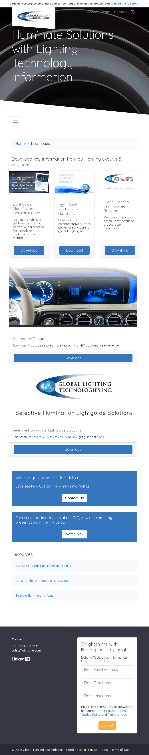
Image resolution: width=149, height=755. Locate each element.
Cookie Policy (91, 714)
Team (105, 12)
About (92, 12)
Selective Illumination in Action (35, 595)
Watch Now (74, 534)
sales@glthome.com (26, 650)
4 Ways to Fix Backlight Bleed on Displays (43, 566)
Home (20, 143)
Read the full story (126, 3)
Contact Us (74, 498)
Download (29, 250)
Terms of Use (117, 714)
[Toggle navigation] (15, 120)
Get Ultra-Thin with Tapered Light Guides (42, 580)
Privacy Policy (116, 711)
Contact (120, 12)
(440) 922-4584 (28, 646)
